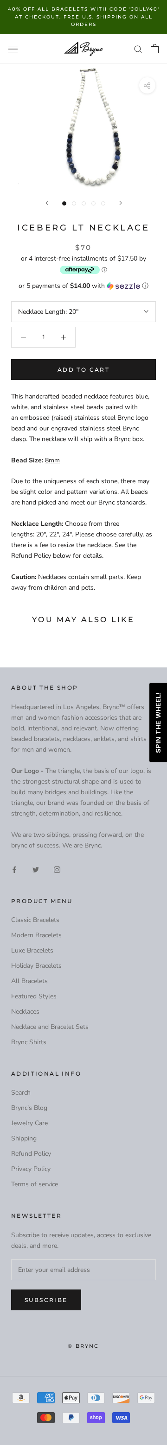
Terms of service (34, 1184)
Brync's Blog (29, 1107)
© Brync (83, 1346)
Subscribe (46, 1299)
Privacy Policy (31, 1169)
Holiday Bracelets (36, 965)
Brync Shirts (28, 1042)
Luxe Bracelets (32, 950)
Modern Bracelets (36, 935)
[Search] (138, 49)
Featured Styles (34, 996)
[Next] (120, 203)
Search (21, 1092)
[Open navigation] (13, 48)
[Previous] (46, 203)
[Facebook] (14, 869)
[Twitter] (35, 869)
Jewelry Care (29, 1123)
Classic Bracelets (35, 920)
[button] (83, 285)
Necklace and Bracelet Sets (50, 1026)
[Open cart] (155, 48)
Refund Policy (31, 1153)
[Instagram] (57, 869)
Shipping (24, 1138)
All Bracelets (29, 981)
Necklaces (25, 1011)
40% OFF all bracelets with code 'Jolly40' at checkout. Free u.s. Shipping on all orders (84, 16)
